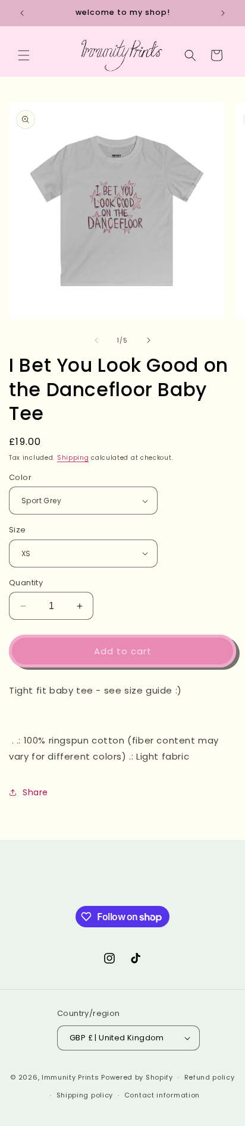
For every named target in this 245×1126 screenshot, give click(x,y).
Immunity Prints (71, 1077)
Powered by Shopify (137, 1077)
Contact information (162, 1095)
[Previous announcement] (22, 13)
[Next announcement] (223, 13)
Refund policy (209, 1077)
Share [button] (35, 792)
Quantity (26, 582)
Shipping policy (85, 1095)
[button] (24, 55)
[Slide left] (96, 340)
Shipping (73, 457)
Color (20, 477)
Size (17, 529)
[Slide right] (149, 340)
